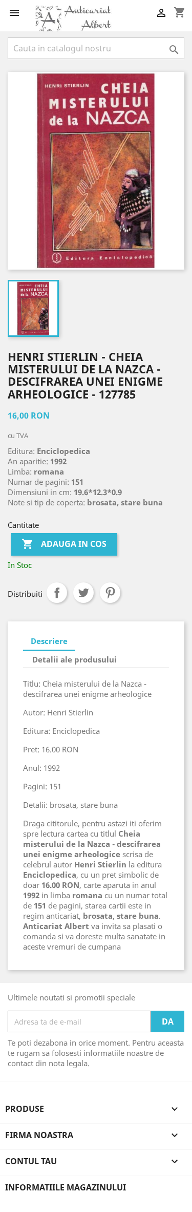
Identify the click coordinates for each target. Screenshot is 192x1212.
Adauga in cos (64, 544)
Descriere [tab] (49, 641)
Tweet (83, 592)
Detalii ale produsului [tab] (74, 659)
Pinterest (110, 592)
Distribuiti (57, 592)
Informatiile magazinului (65, 1187)
